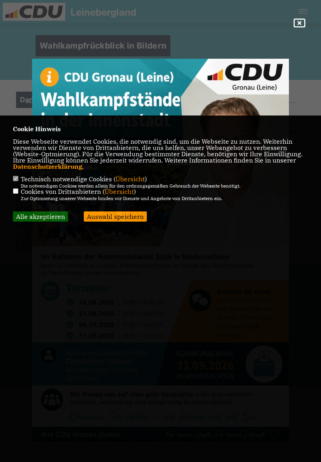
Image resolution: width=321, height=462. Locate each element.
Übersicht (130, 179)
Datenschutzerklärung (47, 166)
